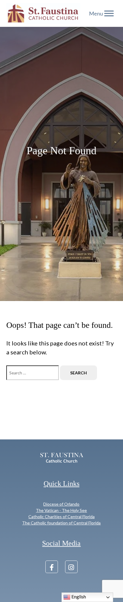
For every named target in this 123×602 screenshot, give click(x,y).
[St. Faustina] (43, 13)
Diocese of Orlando (61, 504)
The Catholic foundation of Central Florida (61, 522)
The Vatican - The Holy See (61, 510)
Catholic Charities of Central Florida (61, 516)
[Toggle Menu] (109, 13)
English (78, 596)
